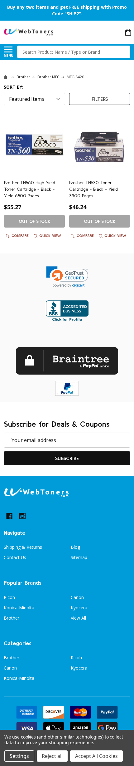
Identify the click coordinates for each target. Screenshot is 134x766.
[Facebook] (9, 516)
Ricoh (9, 597)
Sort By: (13, 87)
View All (78, 618)
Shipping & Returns (23, 547)
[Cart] (128, 32)
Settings (19, 756)
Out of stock (34, 221)
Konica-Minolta (19, 608)
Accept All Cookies (96, 756)
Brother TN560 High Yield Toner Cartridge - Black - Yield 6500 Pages (29, 189)
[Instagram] (22, 516)
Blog (75, 547)
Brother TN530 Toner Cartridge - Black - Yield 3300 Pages (93, 189)
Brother (11, 618)
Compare (20, 235)
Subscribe (67, 458)
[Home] (6, 77)
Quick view (50, 235)
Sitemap (79, 557)
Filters (100, 99)
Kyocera (79, 608)
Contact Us (15, 557)
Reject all (52, 756)
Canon (77, 597)
